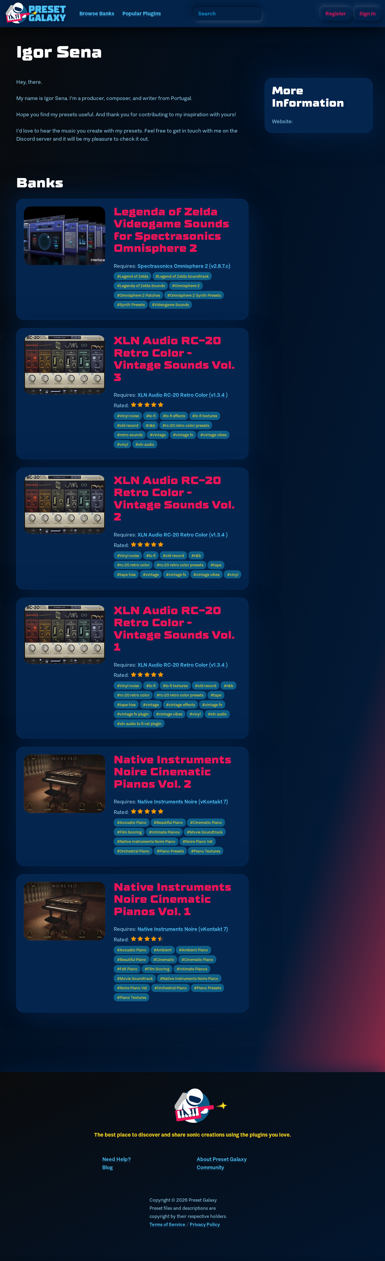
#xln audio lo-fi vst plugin (139, 723)
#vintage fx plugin (133, 714)
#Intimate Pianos (164, 832)
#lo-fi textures (204, 415)
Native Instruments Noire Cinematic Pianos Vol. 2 (172, 772)
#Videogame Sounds (170, 304)
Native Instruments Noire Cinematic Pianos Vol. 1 (172, 899)
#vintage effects (180, 704)
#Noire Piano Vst (198, 841)
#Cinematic (163, 959)
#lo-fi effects (174, 415)
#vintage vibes (213, 434)
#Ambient (163, 949)
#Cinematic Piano (206, 822)
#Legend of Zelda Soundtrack (182, 276)
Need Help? (116, 1159)
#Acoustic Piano (131, 822)
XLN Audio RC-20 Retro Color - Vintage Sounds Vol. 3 (174, 359)
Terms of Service (167, 1224)
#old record (127, 425)
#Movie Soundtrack (205, 832)
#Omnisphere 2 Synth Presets (194, 295)
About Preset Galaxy (222, 1159)
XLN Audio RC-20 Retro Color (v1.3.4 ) (182, 395)
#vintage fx (183, 434)
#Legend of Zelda (132, 276)
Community (210, 1167)
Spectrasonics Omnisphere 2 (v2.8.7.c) (183, 266)
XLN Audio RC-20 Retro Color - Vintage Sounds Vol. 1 (174, 629)
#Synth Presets (131, 304)
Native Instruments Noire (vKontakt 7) (182, 801)
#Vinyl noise (128, 415)
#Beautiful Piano (168, 822)
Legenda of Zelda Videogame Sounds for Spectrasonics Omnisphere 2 (171, 230)
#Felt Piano (127, 968)
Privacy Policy (205, 1224)
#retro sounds (130, 434)
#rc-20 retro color (133, 564)
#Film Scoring (129, 832)
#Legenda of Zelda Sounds (141, 285)
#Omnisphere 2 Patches (138, 295)
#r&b (150, 425)
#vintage (158, 434)
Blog (107, 1167)
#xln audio (144, 444)
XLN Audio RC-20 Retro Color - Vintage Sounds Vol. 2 (174, 499)
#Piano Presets (170, 851)
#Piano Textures (205, 851)
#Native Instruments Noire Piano (146, 841)
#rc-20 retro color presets (185, 425)
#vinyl (122, 444)
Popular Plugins (141, 13)
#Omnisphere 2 (186, 285)
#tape (216, 564)
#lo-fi (151, 415)
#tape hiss (126, 574)
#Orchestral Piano (133, 851)
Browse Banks (96, 13)
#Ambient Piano (193, 949)
